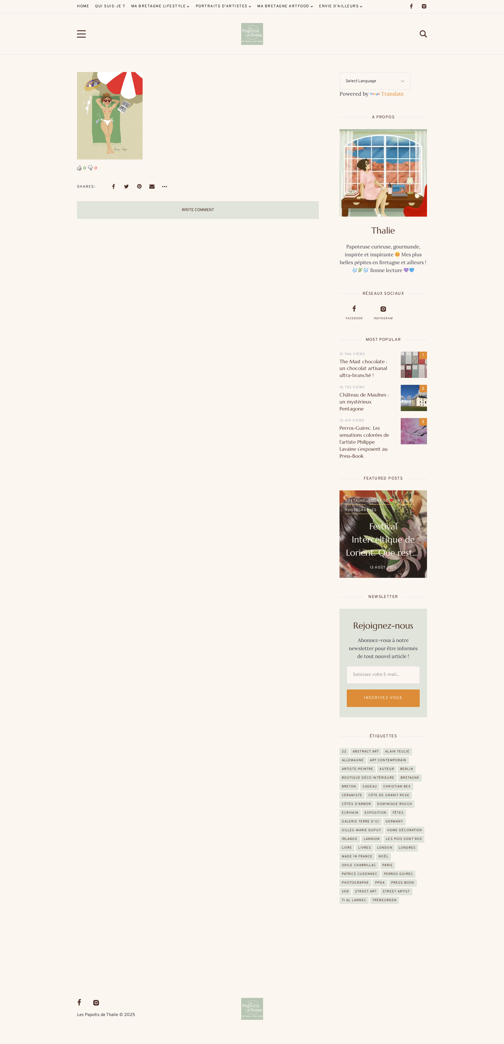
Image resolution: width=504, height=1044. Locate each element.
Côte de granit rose (389, 795)
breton (349, 787)
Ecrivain (350, 813)
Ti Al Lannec (354, 900)
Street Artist (396, 891)
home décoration (404, 830)
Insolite (382, 501)
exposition (375, 813)
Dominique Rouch (394, 804)
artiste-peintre (358, 769)
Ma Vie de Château (386, 510)
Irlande (350, 839)
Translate (392, 93)
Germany (394, 822)
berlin (406, 769)
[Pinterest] (139, 186)
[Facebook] (411, 6)
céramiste (352, 795)
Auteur (386, 769)
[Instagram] (424, 6)
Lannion (372, 839)
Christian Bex (397, 787)
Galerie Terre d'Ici (360, 822)
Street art (366, 891)
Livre (347, 848)
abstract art (366, 752)
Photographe (355, 883)
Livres (364, 848)
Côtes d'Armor (356, 804)
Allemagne (353, 760)
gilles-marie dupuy (361, 830)
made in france (357, 856)
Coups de (355, 501)
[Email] (152, 186)
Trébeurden (384, 900)
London (385, 848)
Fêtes (398, 813)
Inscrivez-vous (383, 698)
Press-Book (402, 883)
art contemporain (388, 760)
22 (344, 752)
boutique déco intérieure (368, 778)
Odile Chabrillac (359, 865)
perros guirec (398, 874)
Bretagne (409, 778)
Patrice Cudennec (360, 874)
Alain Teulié (397, 752)
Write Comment (198, 210)
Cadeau (370, 787)
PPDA (380, 883)
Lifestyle (404, 501)
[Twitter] (126, 186)
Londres (354, 510)
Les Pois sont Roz (404, 839)
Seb (345, 891)
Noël (383, 856)
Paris (387, 865)
